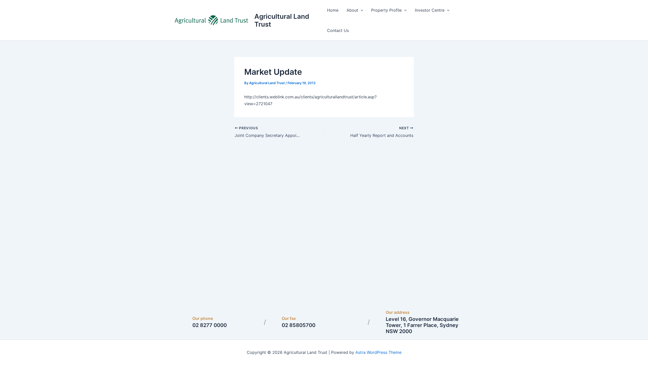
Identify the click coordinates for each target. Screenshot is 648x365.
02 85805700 (298, 325)
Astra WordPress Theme (378, 352)
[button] (360, 10)
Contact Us (338, 30)
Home (332, 10)
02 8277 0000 (209, 325)
